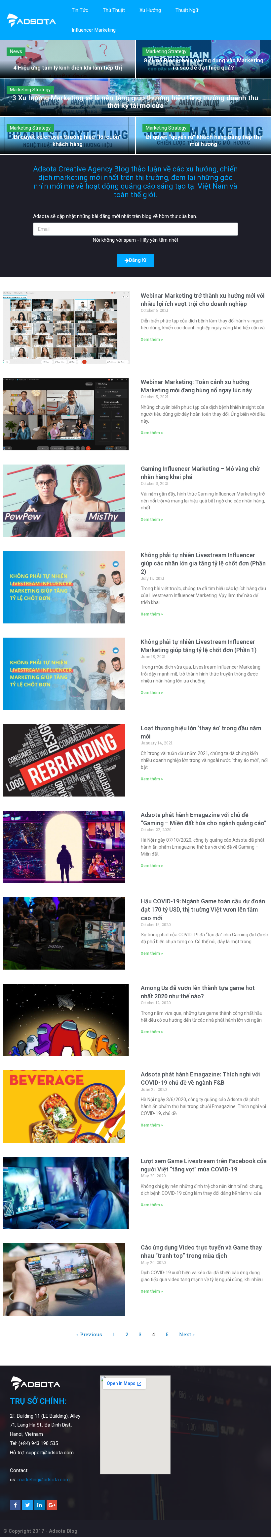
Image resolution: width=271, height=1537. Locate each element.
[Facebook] (15, 1505)
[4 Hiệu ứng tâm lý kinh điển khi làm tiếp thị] (67, 59)
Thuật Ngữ (186, 10)
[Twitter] (27, 1505)
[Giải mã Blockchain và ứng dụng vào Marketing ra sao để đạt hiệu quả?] (203, 59)
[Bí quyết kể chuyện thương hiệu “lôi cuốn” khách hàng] (67, 135)
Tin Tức (80, 10)
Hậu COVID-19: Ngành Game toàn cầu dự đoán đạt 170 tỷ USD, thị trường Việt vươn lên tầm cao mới (203, 909)
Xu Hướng (150, 10)
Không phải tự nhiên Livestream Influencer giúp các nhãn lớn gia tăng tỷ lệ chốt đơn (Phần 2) (203, 563)
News (16, 51)
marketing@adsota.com (44, 1480)
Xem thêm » (152, 339)
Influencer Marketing (94, 30)
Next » (187, 1334)
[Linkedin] (39, 1505)
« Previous (89, 1334)
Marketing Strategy (166, 51)
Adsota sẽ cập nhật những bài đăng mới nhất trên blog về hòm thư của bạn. (115, 216)
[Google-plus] (52, 1505)
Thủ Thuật (114, 10)
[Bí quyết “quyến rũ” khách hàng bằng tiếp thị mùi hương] (203, 135)
